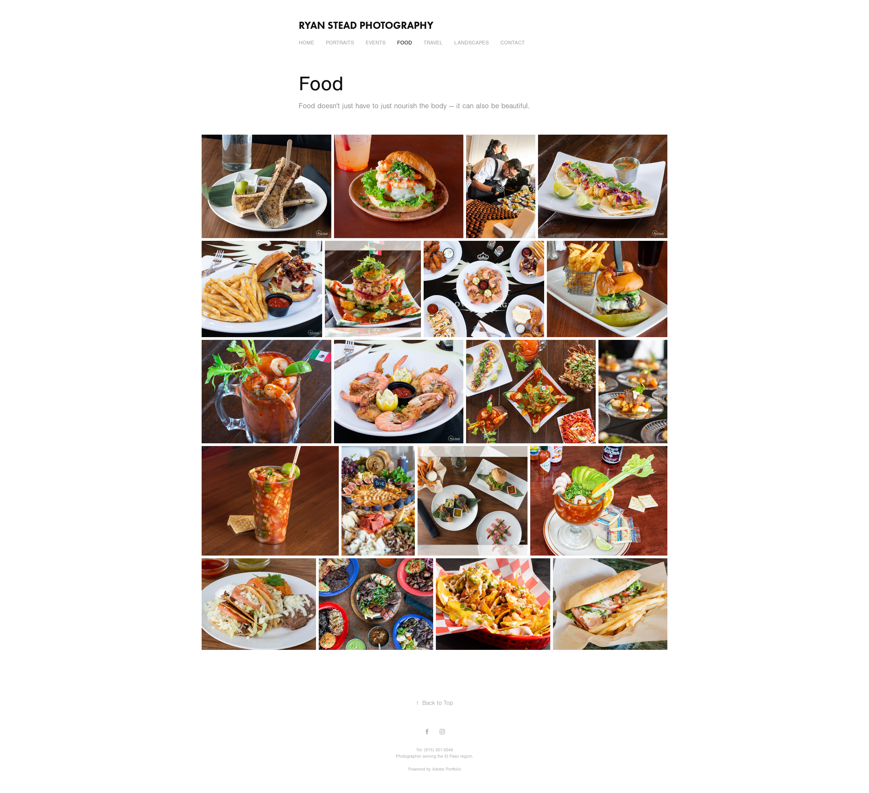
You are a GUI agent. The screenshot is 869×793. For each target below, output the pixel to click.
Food (404, 43)
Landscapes (471, 43)
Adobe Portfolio (446, 769)
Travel (433, 43)
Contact (512, 43)
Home (306, 43)
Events (376, 43)
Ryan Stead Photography (366, 25)
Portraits (340, 43)
